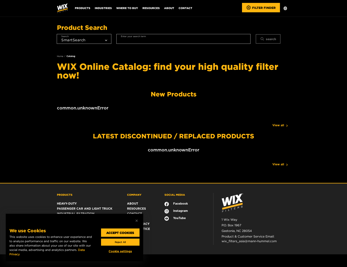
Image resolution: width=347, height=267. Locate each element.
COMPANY (134, 194)
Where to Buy (127, 8)
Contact (185, 8)
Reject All (120, 242)
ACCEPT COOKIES (120, 232)
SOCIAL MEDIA (174, 194)
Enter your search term (133, 36)
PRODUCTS (64, 194)
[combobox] (183, 39)
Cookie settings (120, 251)
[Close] (137, 221)
